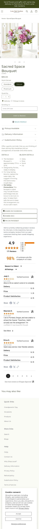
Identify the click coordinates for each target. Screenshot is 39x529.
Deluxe (19, 84)
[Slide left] (15, 62)
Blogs (6, 439)
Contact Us (8, 457)
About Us (7, 421)
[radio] (28, 243)
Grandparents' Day (11, 407)
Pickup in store (18, 101)
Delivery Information (11, 466)
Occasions (8, 412)
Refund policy (9, 475)
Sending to (9, 105)
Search (6, 434)
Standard (7, 84)
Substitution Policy (11, 480)
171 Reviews (13, 251)
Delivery (7, 101)
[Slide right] (24, 62)
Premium (7, 89)
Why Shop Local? (10, 461)
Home (4, 18)
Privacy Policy (24, 508)
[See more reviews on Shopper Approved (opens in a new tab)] (18, 303)
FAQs (6, 452)
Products (7, 417)
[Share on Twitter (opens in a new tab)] (14, 303)
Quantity (5, 93)
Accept (18, 514)
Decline (18, 519)
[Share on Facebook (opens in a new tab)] (11, 303)
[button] (27, 11)
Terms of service (10, 485)
